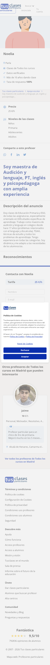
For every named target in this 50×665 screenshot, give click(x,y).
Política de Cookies (17, 336)
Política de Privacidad (34, 336)
